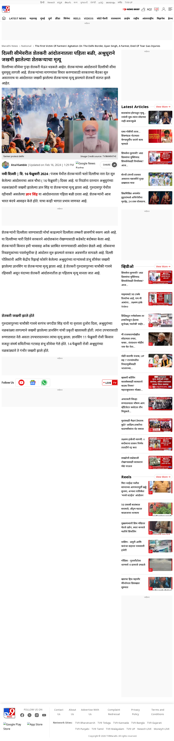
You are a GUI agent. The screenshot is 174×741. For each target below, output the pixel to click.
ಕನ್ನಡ (59, 2)
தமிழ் (101, 2)
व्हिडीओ (127, 266)
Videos (88, 18)
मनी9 (120, 2)
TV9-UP (129, 2)
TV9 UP (130, 728)
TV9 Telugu (104, 722)
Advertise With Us (90, 712)
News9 (51, 2)
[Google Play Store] (13, 726)
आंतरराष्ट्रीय (147, 18)
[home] (4, 18)
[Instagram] (37, 715)
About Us (72, 712)
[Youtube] (44, 715)
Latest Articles (135, 106)
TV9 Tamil (97, 728)
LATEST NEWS (17, 18)
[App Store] (37, 726)
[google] (87, 164)
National (26, 46)
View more (162, 106)
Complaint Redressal (114, 712)
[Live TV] (155, 9)
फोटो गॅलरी (102, 18)
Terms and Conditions (157, 712)
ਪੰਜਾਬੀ (93, 2)
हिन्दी (42, 2)
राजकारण (116, 18)
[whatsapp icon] (44, 382)
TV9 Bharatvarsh (85, 722)
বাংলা (75, 2)
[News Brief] (131, 9)
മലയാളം (110, 2)
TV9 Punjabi (82, 728)
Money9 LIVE (162, 728)
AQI (149, 9)
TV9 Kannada (121, 722)
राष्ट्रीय (136, 18)
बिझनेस (161, 18)
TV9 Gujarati (154, 722)
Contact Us (58, 712)
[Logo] (6, 9)
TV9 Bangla (138, 722)
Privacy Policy (135, 712)
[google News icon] (33, 382)
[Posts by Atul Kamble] (5, 165)
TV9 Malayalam (115, 728)
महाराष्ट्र (33, 18)
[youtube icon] (21, 382)
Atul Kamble (19, 165)
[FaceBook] (22, 715)
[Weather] (144, 9)
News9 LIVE (144, 728)
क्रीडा (57, 18)
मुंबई (42, 18)
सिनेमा (67, 18)
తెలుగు (68, 2)
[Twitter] (29, 715)
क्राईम (127, 18)
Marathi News (10, 46)
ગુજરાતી (84, 2)
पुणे (50, 18)
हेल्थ (170, 18)
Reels (77, 18)
